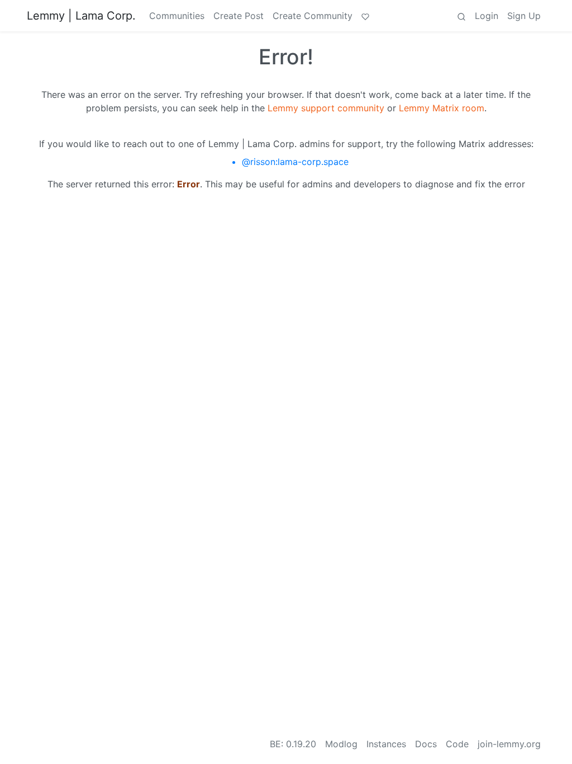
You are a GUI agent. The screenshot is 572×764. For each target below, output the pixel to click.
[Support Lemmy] (365, 15)
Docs (426, 743)
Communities (176, 15)
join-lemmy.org (509, 743)
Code (457, 743)
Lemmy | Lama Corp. (81, 15)
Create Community (312, 15)
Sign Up (524, 15)
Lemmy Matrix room (441, 108)
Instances (386, 743)
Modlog (341, 743)
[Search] (461, 15)
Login (486, 15)
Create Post (238, 15)
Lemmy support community (326, 108)
